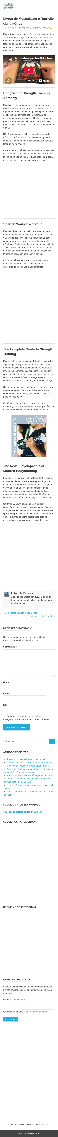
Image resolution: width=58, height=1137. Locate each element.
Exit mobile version (29, 1133)
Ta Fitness (24, 28)
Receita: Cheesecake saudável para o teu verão (30, 775)
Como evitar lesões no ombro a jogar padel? (28, 766)
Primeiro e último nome (14, 999)
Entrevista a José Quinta (41, 616)
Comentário (10, 647)
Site (5, 705)
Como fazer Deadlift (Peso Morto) (21, 613)
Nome (7, 682)
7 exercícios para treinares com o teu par (26, 759)
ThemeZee (43, 1124)
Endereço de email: (12, 1012)
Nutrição (37, 28)
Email (6, 694)
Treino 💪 (47, 28)
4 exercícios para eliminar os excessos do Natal (29, 762)
